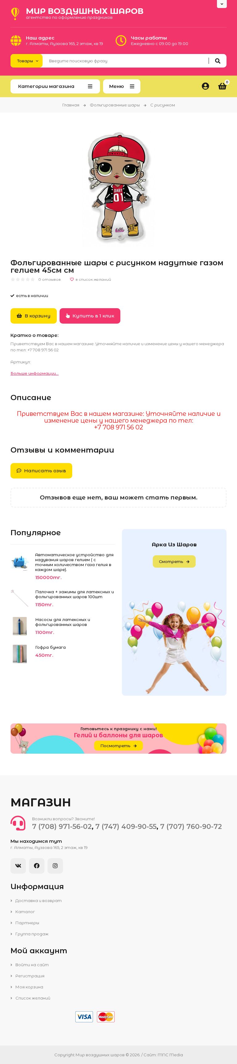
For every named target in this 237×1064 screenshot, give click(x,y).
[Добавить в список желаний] (90, 279)
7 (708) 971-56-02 (62, 826)
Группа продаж (31, 933)
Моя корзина (29, 986)
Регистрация (29, 975)
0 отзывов (49, 279)
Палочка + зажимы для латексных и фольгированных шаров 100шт (74, 594)
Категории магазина (46, 86)
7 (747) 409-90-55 (125, 826)
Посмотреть (115, 745)
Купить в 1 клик (92, 316)
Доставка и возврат (38, 900)
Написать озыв (44, 471)
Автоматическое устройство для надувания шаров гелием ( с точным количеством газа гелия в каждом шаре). (74, 562)
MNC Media (170, 1054)
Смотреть (171, 561)
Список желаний (32, 998)
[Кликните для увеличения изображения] (118, 187)
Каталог (25, 911)
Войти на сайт (32, 964)
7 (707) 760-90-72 (191, 826)
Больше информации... (34, 373)
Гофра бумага (50, 647)
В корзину (37, 316)
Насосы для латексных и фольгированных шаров (62, 622)
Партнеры (27, 922)
